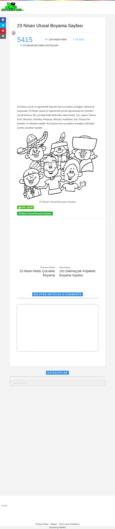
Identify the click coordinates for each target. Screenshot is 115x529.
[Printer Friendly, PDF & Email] (25, 208)
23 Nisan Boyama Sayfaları (40, 45)
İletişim (53, 524)
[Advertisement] (57, 81)
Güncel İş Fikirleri (57, 527)
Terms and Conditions (69, 524)
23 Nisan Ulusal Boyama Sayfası (35, 213)
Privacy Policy (42, 524)
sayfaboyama (58, 39)
